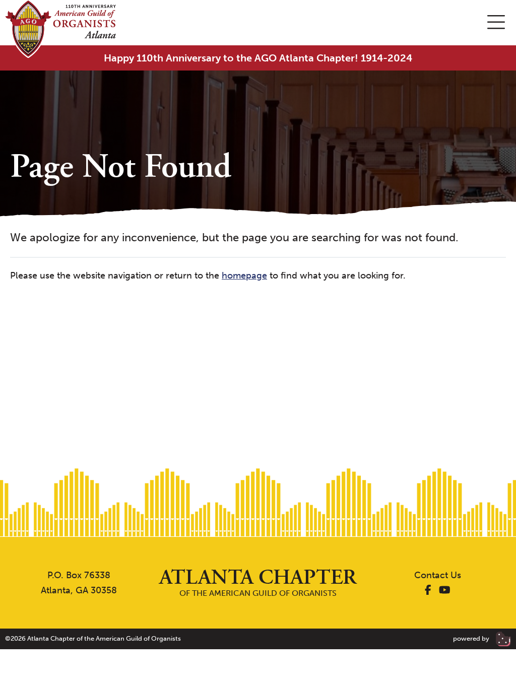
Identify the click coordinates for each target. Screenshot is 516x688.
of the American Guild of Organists (258, 582)
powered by (472, 638)
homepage (244, 275)
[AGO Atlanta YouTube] (444, 590)
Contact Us (437, 575)
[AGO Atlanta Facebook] (428, 590)
